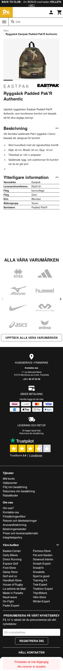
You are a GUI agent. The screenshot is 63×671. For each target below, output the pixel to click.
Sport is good (41, 576)
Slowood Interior (43, 559)
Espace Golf (10, 563)
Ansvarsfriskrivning (14, 525)
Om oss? (8, 508)
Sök (18, 22)
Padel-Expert (11, 605)
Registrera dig (31, 641)
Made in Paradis (13, 593)
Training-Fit (40, 580)
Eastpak (17, 86)
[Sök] (13, 22)
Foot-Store (9, 568)
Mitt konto (9, 479)
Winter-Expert (41, 601)
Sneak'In (38, 568)
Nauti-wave (10, 597)
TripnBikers (40, 593)
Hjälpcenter (10, 483)
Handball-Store (12, 580)
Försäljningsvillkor (14, 516)
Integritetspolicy (12, 537)
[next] (60, 299)
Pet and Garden (42, 555)
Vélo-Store (39, 597)
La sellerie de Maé (14, 589)
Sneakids (39, 572)
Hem (6, 30)
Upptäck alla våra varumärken (31, 338)
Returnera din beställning (31, 433)
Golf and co (10, 576)
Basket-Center (12, 551)
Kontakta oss (31, 367)
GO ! (32, 5)
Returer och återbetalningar (20, 521)
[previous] (2, 299)
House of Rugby (13, 584)
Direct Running (12, 559)
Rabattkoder (10, 495)
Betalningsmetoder (14, 529)
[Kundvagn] (59, 12)
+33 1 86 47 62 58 (31, 379)
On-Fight (8, 601)
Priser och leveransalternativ (20, 533)
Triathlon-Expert (43, 589)
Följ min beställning (15, 487)
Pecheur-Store (42, 551)
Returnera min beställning (19, 491)
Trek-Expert (40, 584)
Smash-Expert (42, 563)
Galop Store (10, 572)
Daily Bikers (10, 555)
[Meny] (4, 22)
